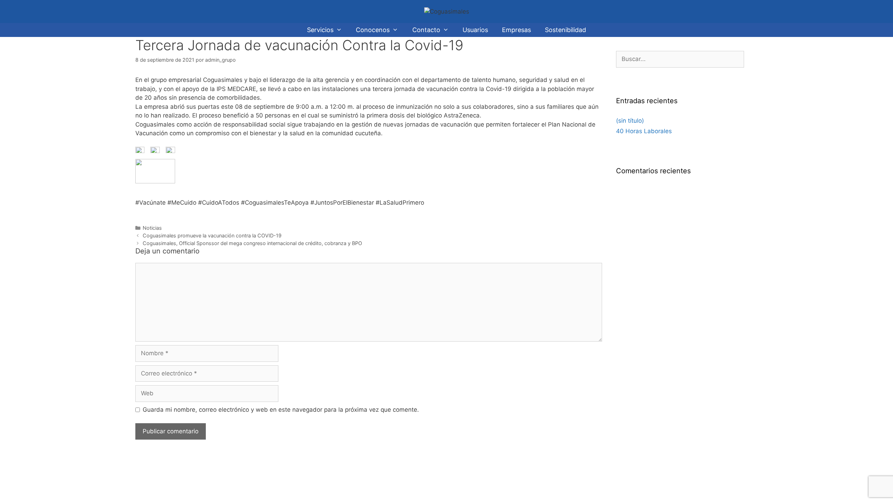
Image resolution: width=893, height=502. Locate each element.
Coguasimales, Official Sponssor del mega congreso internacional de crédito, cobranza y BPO (252, 243)
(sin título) (630, 120)
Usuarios (475, 29)
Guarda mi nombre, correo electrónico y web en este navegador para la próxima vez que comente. (281, 409)
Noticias (152, 228)
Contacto (426, 29)
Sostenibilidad (565, 29)
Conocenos (373, 29)
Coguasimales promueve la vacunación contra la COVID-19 (212, 235)
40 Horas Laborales (644, 131)
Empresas (516, 29)
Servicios (320, 29)
